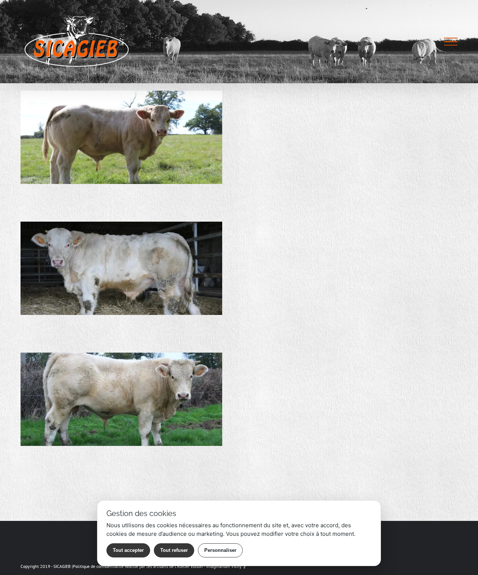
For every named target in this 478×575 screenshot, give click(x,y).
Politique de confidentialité (98, 566)
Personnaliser (220, 550)
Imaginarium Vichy (224, 566)
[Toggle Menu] (451, 42)
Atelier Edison (190, 566)
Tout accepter (128, 550)
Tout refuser (174, 550)
